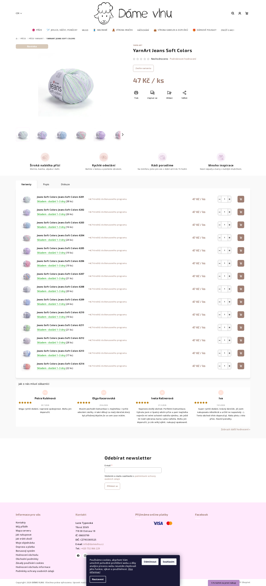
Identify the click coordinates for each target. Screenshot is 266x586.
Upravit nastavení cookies (86, 582)
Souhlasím (168, 561)
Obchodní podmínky (27, 558)
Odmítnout (150, 561)
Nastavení (98, 579)
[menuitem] (37, 30)
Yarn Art (137, 45)
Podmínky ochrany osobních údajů (35, 571)
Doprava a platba (25, 546)
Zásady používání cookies (30, 563)
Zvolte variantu (143, 68)
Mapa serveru (23, 530)
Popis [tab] (46, 184)
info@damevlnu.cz (93, 544)
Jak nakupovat (24, 534)
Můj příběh (22, 526)
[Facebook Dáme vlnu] (78, 555)
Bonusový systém (25, 550)
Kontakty (21, 522)
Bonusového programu (115, 199)
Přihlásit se (112, 486)
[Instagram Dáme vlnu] (85, 555)
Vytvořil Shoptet (241, 582)
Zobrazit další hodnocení (235, 429)
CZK (17, 13)
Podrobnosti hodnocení (183, 58)
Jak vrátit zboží (24, 538)
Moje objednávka (25, 542)
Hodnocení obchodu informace (33, 567)
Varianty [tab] (26, 184)
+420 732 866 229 (90, 548)
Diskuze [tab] (65, 184)
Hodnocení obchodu (27, 554)
